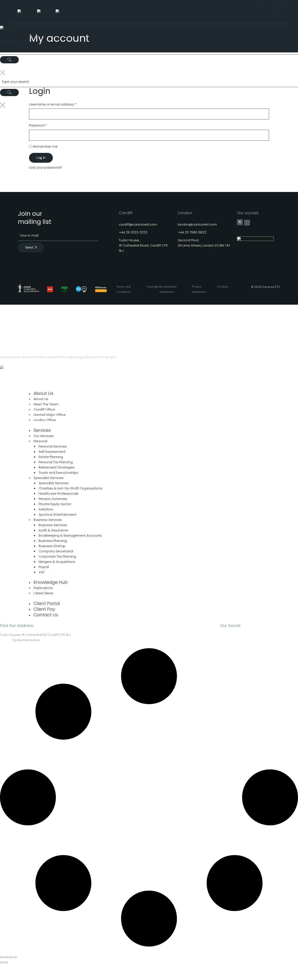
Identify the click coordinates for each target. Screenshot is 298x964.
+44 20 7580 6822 (192, 232)
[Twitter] (239, 222)
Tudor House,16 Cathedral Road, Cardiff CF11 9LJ (143, 245)
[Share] (10, 957)
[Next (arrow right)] (6, 962)
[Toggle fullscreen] (6, 957)
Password (45, 125)
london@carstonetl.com (197, 224)
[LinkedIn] (247, 222)
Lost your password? (45, 167)
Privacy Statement (199, 289)
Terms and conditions (123, 289)
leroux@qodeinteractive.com (23, 379)
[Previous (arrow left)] (1, 962)
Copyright (152, 287)
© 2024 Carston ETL (265, 287)
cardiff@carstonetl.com (138, 224)
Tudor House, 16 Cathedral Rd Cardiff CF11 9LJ (35, 634)
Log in (40, 157)
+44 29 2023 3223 (133, 232)
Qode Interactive (26, 640)
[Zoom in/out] (1, 957)
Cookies (222, 287)
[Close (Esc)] (15, 957)
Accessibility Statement (168, 289)
